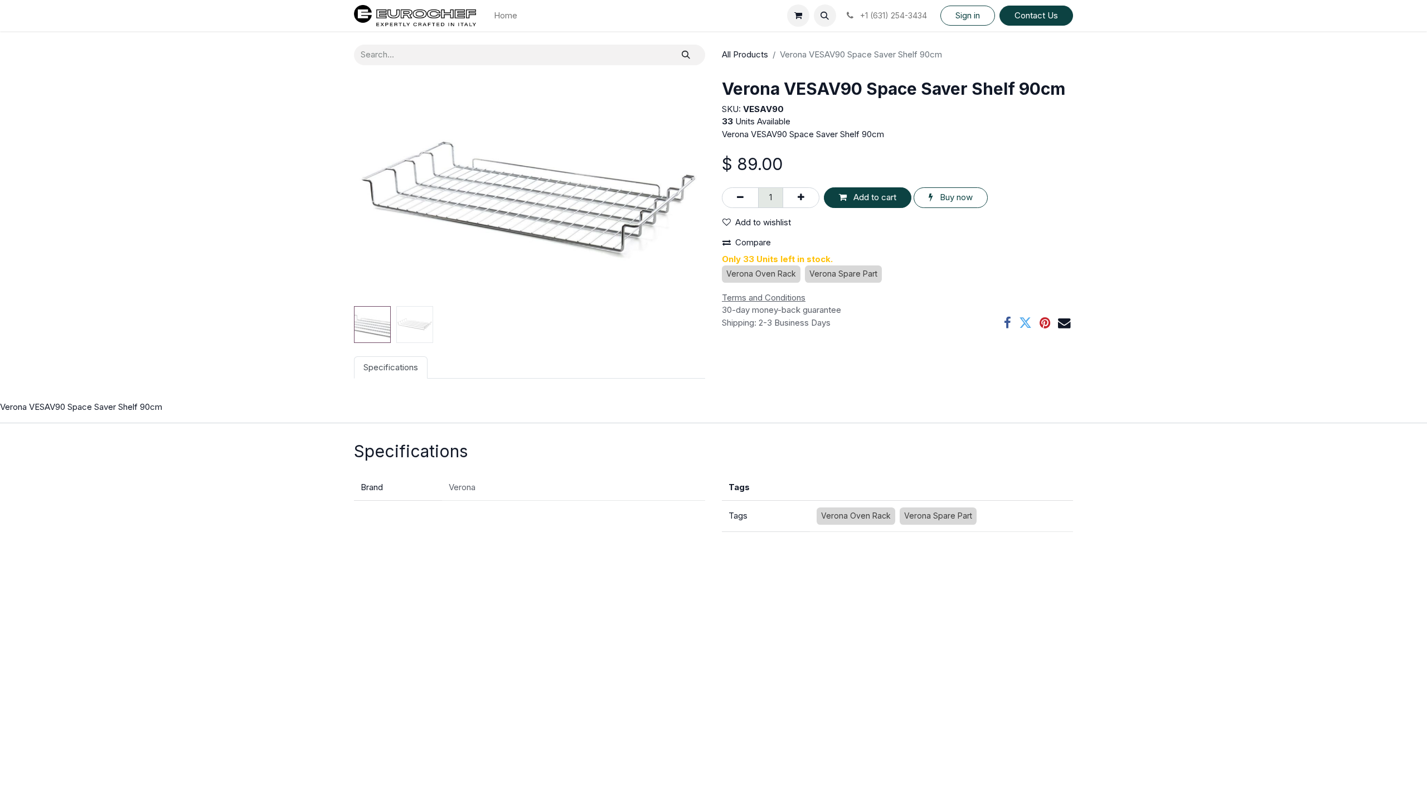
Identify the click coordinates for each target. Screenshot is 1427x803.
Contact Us (1036, 15)
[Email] (1064, 323)
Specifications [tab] (390, 367)
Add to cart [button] (873, 197)
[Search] (686, 55)
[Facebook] (1007, 323)
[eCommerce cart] (798, 15)
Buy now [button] (955, 197)
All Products (745, 54)
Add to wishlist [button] (763, 222)
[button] (825, 15)
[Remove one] (740, 197)
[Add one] (801, 197)
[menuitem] (505, 16)
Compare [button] (753, 242)
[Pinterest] (1045, 323)
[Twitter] (1025, 323)
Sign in (967, 15)
